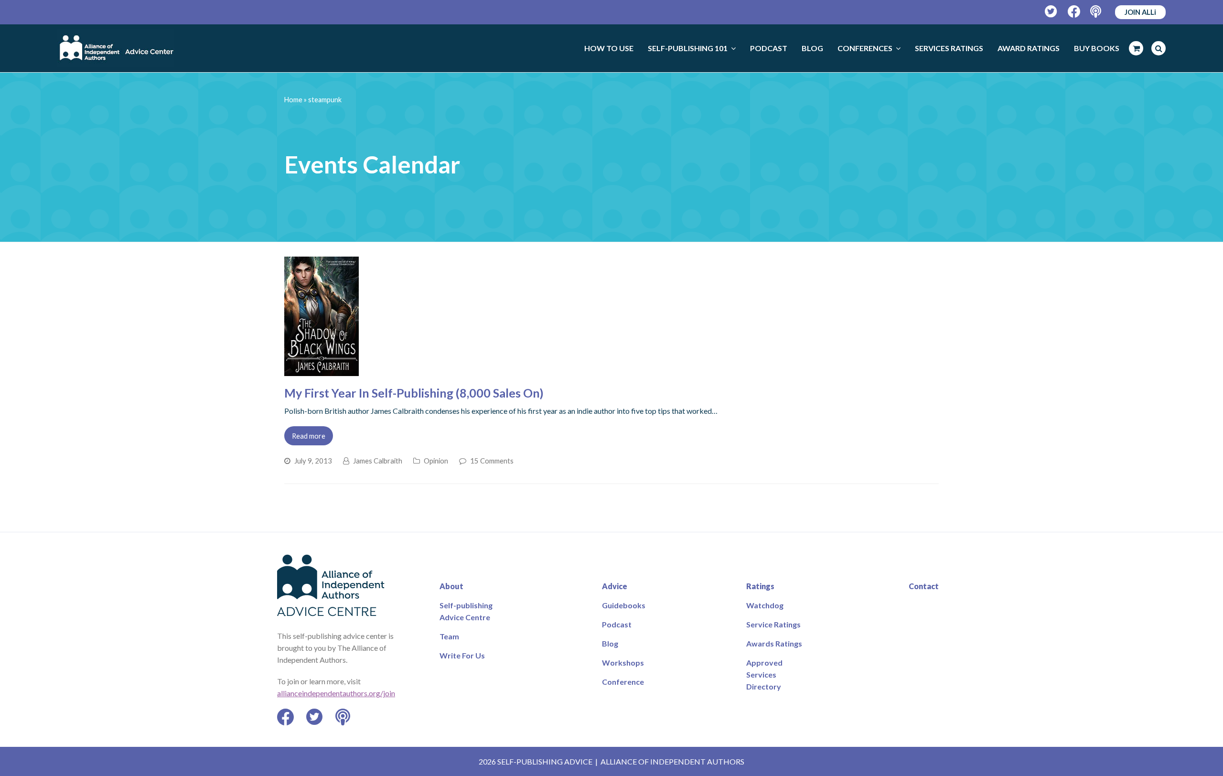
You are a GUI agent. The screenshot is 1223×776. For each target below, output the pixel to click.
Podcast (617, 624)
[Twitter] (1051, 11)
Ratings (760, 586)
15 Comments (492, 460)
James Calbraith (377, 460)
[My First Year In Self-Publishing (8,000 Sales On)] (321, 370)
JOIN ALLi (1140, 12)
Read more (308, 435)
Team (449, 636)
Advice (614, 586)
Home (293, 100)
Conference (623, 681)
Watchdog (764, 605)
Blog (610, 643)
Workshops (623, 662)
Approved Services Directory (764, 674)
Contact (924, 586)
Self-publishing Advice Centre (466, 611)
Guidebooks (623, 605)
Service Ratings (773, 624)
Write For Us (462, 655)
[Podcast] (1096, 11)
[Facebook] (1074, 11)
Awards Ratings (774, 643)
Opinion (436, 460)
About (451, 586)
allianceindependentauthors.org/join (336, 693)
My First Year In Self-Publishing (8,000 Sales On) (414, 393)
